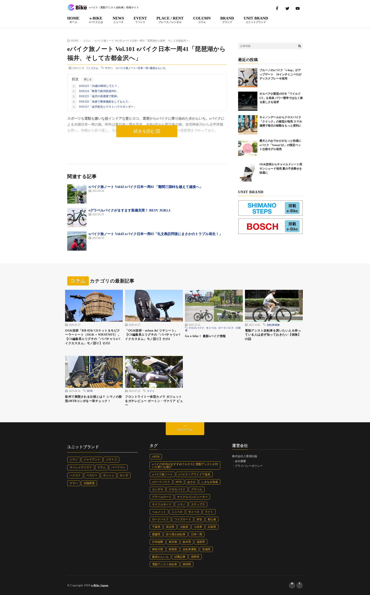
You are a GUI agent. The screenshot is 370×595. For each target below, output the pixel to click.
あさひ (191, 481)
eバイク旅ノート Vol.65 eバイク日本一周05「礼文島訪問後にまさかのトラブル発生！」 (155, 234)
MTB (89, 391)
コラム (94, 68)
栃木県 (187, 541)
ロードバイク (226, 327)
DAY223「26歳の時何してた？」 (96, 86)
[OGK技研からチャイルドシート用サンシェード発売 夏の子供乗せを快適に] (247, 171)
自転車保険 (273, 324)
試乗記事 (179, 556)
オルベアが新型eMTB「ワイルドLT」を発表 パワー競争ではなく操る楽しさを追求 (281, 98)
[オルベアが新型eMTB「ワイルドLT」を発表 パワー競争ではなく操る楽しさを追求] (247, 101)
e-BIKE (96, 19)
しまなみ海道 (209, 481)
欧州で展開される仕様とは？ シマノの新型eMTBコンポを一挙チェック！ (93, 399)
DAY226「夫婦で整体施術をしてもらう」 (102, 101)
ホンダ (124, 475)
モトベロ (211, 327)
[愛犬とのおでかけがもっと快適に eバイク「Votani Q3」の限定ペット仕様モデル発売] (247, 148)
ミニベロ (177, 511)
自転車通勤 (190, 549)
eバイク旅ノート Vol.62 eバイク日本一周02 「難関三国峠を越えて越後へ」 (146, 187)
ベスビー (91, 475)
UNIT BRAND (256, 19)
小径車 (198, 526)
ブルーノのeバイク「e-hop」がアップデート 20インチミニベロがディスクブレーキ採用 (280, 74)
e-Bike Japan (99, 585)
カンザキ (157, 489)
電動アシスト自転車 (164, 564)
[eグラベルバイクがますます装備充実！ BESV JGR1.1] (77, 217)
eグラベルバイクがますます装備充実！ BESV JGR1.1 (129, 210)
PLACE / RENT (170, 19)
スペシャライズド (81, 467)
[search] (299, 46)
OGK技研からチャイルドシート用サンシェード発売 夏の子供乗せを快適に (281, 168)
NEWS (118, 19)
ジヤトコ (111, 459)
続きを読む (145, 131)
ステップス (198, 504)
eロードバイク (161, 481)
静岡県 (187, 564)
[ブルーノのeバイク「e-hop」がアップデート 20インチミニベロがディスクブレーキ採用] (247, 77)
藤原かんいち (158, 68)
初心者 (212, 519)
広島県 (212, 526)
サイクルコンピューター (192, 496)
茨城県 (206, 549)
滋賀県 (201, 541)
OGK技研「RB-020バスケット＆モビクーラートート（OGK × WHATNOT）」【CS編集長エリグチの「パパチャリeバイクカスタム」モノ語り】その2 (93, 337)
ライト (151, 391)
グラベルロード (162, 496)
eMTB (156, 456)
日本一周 (143, 68)
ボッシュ (108, 475)
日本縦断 (157, 541)
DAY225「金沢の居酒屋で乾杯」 (96, 96)
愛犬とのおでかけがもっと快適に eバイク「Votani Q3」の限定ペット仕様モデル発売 (282, 145)
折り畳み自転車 (175, 534)
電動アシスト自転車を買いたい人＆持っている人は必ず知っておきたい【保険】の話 (273, 335)
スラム (101, 467)
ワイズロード (182, 519)
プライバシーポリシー (249, 465)
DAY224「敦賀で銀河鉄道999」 (96, 91)
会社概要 (240, 461)
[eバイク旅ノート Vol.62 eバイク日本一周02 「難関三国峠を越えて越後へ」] (77, 194)
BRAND (227, 19)
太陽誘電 (89, 483)
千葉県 (156, 526)
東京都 (173, 541)
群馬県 (173, 549)
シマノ (74, 459)
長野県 (195, 556)
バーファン (118, 467)
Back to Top (185, 429)
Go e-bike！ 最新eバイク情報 (205, 336)
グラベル (196, 489)
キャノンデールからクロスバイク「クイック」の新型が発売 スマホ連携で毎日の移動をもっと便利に (281, 121)
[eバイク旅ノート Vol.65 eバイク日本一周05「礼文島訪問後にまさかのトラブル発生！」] (77, 241)
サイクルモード (162, 504)
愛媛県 (156, 534)
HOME (73, 19)
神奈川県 (157, 549)
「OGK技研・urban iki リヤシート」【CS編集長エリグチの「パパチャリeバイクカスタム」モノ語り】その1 (152, 335)
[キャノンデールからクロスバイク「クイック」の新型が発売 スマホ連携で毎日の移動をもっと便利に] (247, 124)
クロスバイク (196, 327)
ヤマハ (109, 68)
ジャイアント (92, 459)
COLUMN (202, 19)
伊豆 (199, 519)
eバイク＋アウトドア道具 (194, 474)
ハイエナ (75, 475)
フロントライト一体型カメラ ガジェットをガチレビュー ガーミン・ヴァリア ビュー (154, 401)
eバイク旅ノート (126, 68)
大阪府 (184, 526)
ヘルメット (159, 511)
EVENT (140, 19)
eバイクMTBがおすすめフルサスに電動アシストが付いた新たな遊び (185, 466)
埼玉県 (170, 526)
